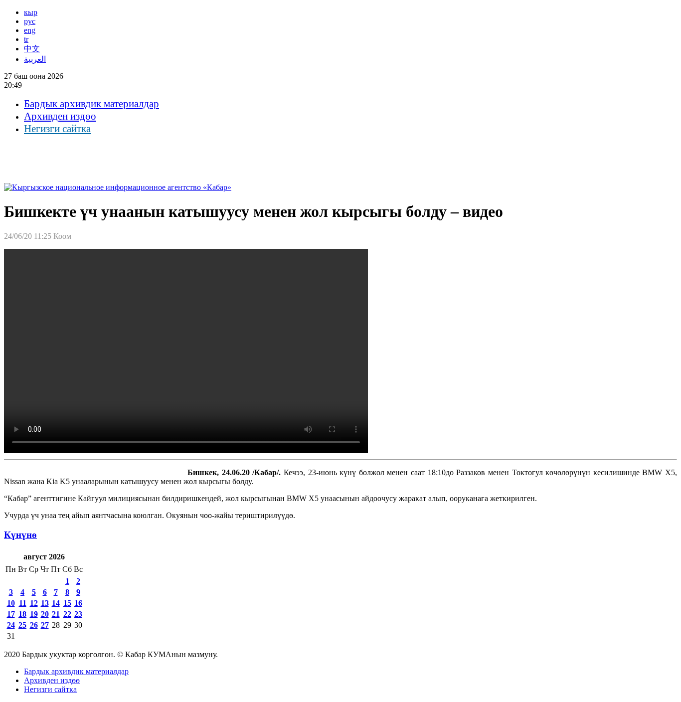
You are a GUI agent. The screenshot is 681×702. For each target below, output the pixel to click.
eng (29, 30)
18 (22, 614)
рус (29, 21)
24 (11, 625)
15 (67, 603)
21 (56, 614)
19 (34, 614)
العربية (35, 59)
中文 (32, 48)
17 (11, 614)
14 (56, 603)
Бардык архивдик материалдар (91, 104)
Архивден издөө (60, 116)
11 (22, 603)
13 (45, 603)
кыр (30, 12)
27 (45, 625)
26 (34, 625)
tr (26, 39)
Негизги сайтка (57, 129)
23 (78, 614)
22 (67, 614)
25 (22, 625)
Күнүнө (20, 534)
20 (45, 614)
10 (11, 603)
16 (78, 603)
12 (34, 603)
